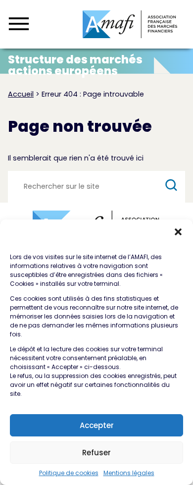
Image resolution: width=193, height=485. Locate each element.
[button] (178, 232)
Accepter (97, 425)
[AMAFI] (130, 24)
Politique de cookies (68, 473)
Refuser (96, 452)
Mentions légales (128, 473)
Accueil (21, 94)
